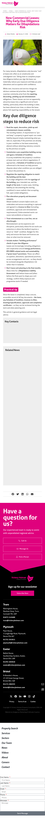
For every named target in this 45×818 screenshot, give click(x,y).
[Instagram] (29, 696)
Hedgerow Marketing (20, 712)
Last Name (4, 783)
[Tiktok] (34, 696)
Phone (2, 794)
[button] (13, 494)
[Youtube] (25, 696)
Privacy (11, 701)
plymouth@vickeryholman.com (15, 643)
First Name (4, 777)
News (11, 11)
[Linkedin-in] (20, 696)
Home (5, 11)
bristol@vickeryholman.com (14, 687)
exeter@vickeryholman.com (14, 665)
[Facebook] (15, 696)
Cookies (33, 701)
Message (4, 800)
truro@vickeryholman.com (13, 620)
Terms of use (22, 701)
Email (2, 789)
